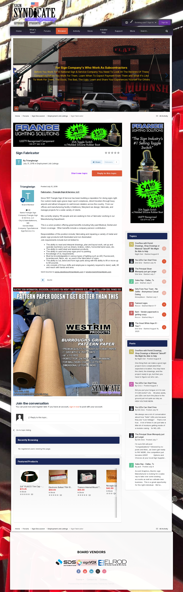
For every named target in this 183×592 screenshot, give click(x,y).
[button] (16, 75)
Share (97, 162)
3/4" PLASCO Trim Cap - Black (32, 486)
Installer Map (104, 31)
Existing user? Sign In (145, 23)
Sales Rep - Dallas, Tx (144, 280)
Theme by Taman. (106, 583)
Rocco (137, 306)
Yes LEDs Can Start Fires (146, 260)
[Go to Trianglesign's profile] (19, 162)
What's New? (32, 31)
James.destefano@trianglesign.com (69, 272)
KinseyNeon (140, 297)
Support (119, 31)
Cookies (103, 579)
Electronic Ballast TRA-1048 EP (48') (60, 487)
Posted (154, 359)
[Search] (166, 31)
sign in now (74, 407)
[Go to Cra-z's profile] (131, 384)
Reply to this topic (106, 173)
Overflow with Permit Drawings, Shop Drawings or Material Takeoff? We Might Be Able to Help (150, 353)
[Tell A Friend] (126, 22)
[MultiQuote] (43, 280)
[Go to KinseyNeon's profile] (131, 290)
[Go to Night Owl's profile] (131, 244)
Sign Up (164, 23)
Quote (49, 280)
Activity (76, 31)
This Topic (157, 31)
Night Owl (139, 254)
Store (90, 31)
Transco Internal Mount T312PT (89, 487)
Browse (62, 31)
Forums (47, 31)
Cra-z (140, 386)
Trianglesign (32, 160)
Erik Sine (138, 263)
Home (19, 31)
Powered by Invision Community (83, 583)
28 (29, 210)
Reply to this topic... (39, 417)
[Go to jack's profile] (131, 281)
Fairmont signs (141, 303)
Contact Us (92, 579)
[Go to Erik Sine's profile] (131, 261)
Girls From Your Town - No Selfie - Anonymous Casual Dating (146, 292)
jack (137, 283)
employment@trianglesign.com (98, 272)
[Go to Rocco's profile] (131, 304)
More (132, 31)
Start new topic (79, 173)
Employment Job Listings (48, 163)
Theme (79, 579)
